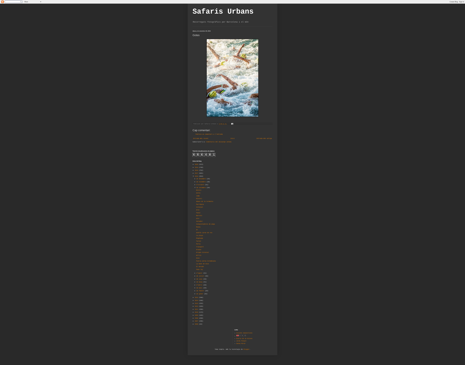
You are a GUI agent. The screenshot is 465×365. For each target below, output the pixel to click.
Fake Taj (199, 269)
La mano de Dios (202, 264)
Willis (198, 255)
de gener (200, 294)
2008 (197, 318)
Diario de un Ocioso (244, 338)
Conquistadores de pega (205, 224)
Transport (200, 247)
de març (199, 288)
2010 (197, 312)
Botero (198, 190)
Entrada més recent (200, 138)
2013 (197, 303)
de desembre (201, 179)
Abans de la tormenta (204, 201)
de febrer (200, 291)
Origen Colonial (202, 252)
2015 (197, 297)
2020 (197, 164)
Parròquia (200, 204)
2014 (197, 300)
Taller (198, 241)
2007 (197, 321)
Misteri (199, 199)
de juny (199, 279)
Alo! (198, 218)
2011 (197, 309)
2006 (197, 324)
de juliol (200, 276)
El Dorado (200, 267)
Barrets (199, 216)
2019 (197, 167)
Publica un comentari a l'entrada (209, 134)
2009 (197, 315)
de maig (199, 282)
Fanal (198, 213)
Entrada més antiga (264, 138)
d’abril (199, 285)
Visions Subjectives (244, 333)
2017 (197, 173)
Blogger (246, 349)
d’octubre (200, 185)
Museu (198, 227)
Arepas (198, 250)
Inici (232, 138)
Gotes (198, 193)
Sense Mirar (241, 343)
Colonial (199, 207)
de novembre (201, 182)
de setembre (201, 188)
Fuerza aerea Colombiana (206, 261)
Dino (198, 258)
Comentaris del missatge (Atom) (219, 142)
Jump (198, 196)
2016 (197, 176)
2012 (197, 306)
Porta (198, 244)
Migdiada (199, 238)
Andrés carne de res (204, 233)
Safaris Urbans (223, 12)
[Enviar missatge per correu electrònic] (232, 124)
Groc (198, 210)
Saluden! (199, 221)
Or (197, 230)
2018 (197, 170)
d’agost (199, 273)
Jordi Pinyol (241, 341)
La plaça (199, 235)
